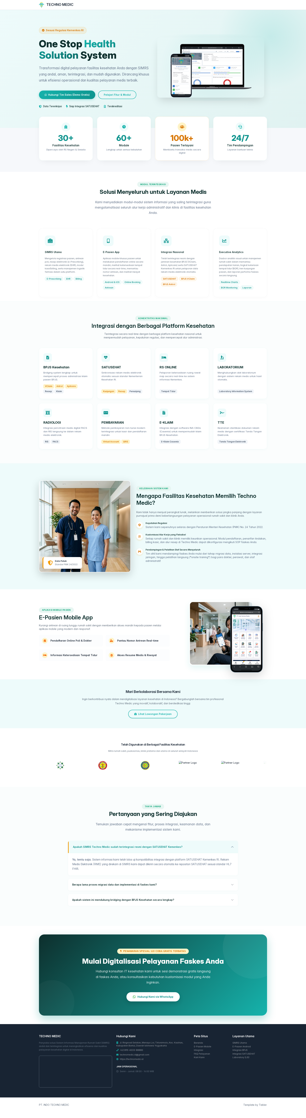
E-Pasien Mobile (202, 1046)
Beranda (198, 1042)
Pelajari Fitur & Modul (117, 94)
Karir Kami (199, 1057)
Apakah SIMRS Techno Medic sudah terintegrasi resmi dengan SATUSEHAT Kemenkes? (127, 846)
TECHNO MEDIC (59, 4)
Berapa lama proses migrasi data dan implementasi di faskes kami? (114, 884)
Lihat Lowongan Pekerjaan (155, 713)
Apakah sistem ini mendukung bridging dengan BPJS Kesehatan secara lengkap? (123, 899)
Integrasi (198, 1050)
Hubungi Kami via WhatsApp (155, 996)
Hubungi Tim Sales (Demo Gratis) (69, 94)
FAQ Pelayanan (202, 1053)
